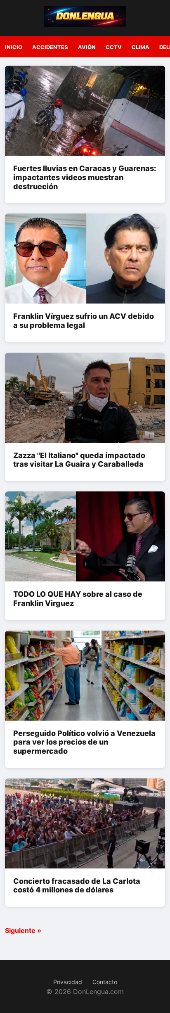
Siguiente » (23, 930)
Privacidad (67, 981)
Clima (140, 47)
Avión (87, 47)
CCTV (114, 47)
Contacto (104, 981)
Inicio (13, 47)
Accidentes (50, 47)
